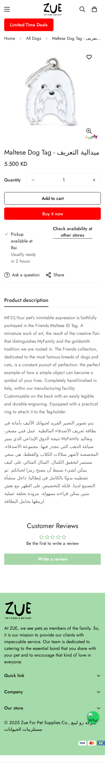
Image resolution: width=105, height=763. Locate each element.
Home (9, 38)
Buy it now (52, 214)
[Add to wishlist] (89, 57)
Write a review (52, 559)
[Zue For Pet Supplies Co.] (52, 9)
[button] (94, 9)
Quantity (12, 180)
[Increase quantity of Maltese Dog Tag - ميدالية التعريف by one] (94, 180)
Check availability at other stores (72, 231)
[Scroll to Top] (95, 733)
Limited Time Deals (29, 25)
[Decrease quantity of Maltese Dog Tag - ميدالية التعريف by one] (33, 180)
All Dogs (33, 38)
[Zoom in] (89, 131)
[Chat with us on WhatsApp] (93, 717)
